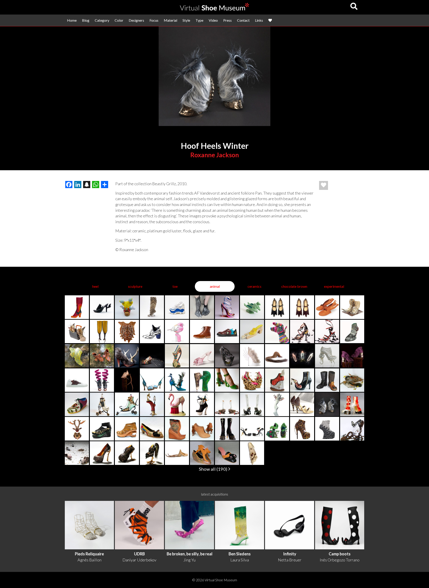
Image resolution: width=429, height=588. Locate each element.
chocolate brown (294, 286)
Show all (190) (213, 469)
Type (199, 20)
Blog (85, 20)
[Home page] (214, 9)
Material (170, 20)
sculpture (135, 286)
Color (119, 20)
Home (72, 20)
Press (227, 20)
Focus (153, 20)
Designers (136, 20)
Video (213, 20)
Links (259, 20)
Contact (243, 20)
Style (186, 20)
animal (215, 286)
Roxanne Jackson (214, 155)
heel (95, 286)
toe (175, 286)
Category (102, 20)
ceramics (254, 286)
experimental (334, 286)
